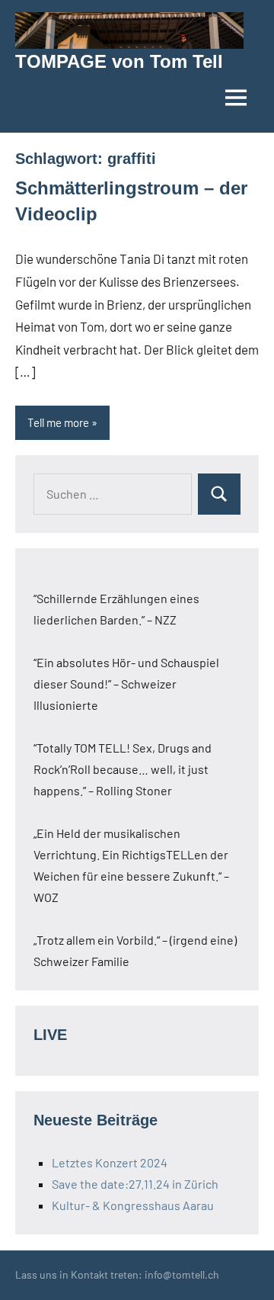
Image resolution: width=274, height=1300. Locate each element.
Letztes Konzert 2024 (109, 1162)
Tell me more (58, 422)
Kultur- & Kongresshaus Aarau (133, 1205)
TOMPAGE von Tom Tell (119, 61)
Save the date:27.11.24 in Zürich (135, 1183)
